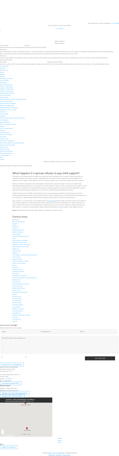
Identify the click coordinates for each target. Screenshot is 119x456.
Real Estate (3, 62)
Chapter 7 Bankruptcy (19, 51)
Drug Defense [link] (16, 313)
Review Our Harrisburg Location (15, 393)
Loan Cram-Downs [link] (17, 232)
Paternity (94, 58)
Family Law (3, 56)
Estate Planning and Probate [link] (20, 284)
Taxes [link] (14, 238)
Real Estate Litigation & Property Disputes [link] (24, 278)
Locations (27, 45)
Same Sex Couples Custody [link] (20, 261)
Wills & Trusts (51, 64)
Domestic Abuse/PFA (6, 60)
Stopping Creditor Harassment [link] (21, 244)
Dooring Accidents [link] (17, 305)
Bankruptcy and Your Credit (69, 53)
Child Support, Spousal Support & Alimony (27, 58)
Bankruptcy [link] (15, 220)
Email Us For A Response (12, 364)
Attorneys (3, 47)
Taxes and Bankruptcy (6, 53)
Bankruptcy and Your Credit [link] (20, 246)
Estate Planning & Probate (55, 62)
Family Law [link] (15, 249)
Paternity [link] (15, 267)
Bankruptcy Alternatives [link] (19, 242)
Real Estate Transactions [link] (19, 275)
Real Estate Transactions (15, 64)
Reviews (21, 47)
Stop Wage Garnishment (60, 51)
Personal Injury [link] (16, 296)
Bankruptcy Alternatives (36, 53)
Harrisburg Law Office (30, 47)
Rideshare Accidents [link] (18, 309)
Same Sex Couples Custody (66, 58)
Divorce (76, 58)
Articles (17, 47)
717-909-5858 (115, 23)
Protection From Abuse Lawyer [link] (21, 315)
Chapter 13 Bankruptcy (46, 51)
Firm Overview (4, 45)
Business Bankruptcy (6, 51)
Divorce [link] (14, 265)
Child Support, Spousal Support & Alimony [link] (24, 255)
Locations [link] (15, 317)
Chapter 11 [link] (15, 226)
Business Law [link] (16, 280)
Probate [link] (14, 294)
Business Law (4, 64)
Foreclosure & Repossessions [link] (20, 236)
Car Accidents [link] (16, 307)
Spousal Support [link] (17, 259)
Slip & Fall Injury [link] (17, 302)
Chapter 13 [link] (15, 228)
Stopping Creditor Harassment (52, 53)
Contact (107, 64)
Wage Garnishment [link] (18, 230)
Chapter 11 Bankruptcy (32, 51)
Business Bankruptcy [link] (18, 222)
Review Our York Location (12, 396)
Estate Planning (60, 64)
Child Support (44, 58)
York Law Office (41, 47)
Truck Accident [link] (16, 300)
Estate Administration (71, 64)
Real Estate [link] (15, 273)
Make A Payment (9, 447)
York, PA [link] (14, 321)
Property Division (103, 58)
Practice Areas (10, 47)
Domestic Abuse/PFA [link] (18, 271)
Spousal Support (53, 58)
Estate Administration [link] (18, 288)
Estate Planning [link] (17, 286)
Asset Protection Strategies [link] (20, 240)
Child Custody (4, 58)
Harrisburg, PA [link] (16, 319)
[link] (56, 453)
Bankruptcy (3, 49)
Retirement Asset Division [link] (19, 292)
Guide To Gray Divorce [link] (18, 263)
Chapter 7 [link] (15, 224)
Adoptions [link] (15, 253)
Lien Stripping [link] (16, 234)
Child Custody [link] (16, 251)
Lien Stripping (83, 51)
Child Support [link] (16, 257)
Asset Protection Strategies (21, 53)
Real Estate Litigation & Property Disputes (35, 64)
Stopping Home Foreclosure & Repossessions (100, 51)
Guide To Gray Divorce (85, 58)
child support (53, 201)
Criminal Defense (96, 64)
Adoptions (11, 58)
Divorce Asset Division (84, 64)
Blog (103, 64)
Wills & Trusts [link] (16, 290)
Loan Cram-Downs (73, 51)
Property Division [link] (17, 269)
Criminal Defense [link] (17, 311)
